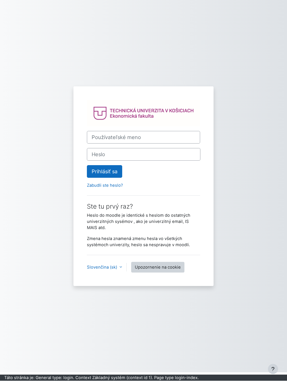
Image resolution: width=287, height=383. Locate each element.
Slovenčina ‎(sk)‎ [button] (102, 267)
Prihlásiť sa (104, 171)
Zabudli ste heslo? (105, 185)
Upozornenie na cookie (158, 267)
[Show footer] (273, 369)
